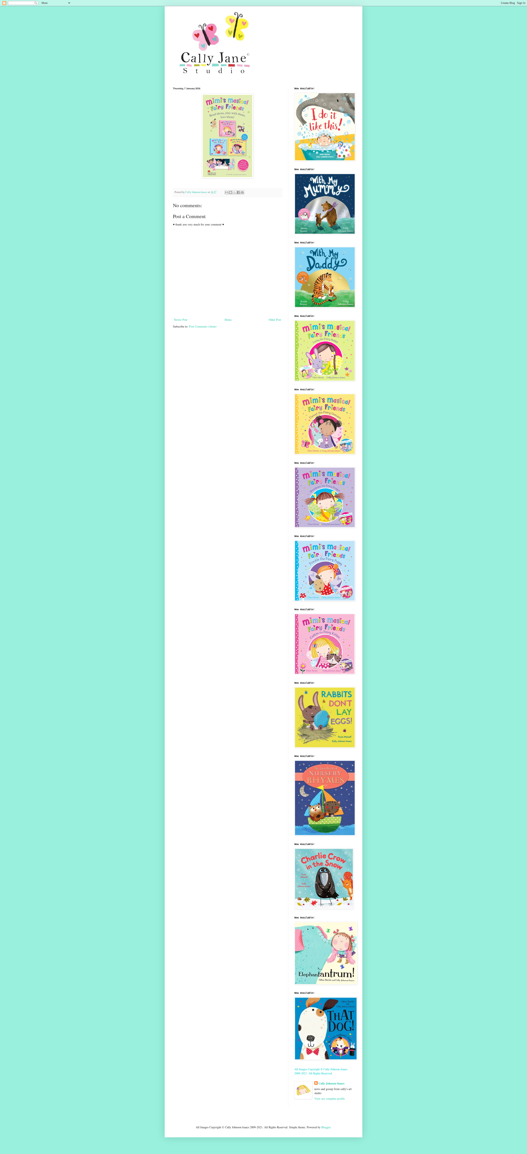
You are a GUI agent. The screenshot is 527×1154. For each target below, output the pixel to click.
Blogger (325, 1127)
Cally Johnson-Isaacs (331, 1083)
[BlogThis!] (231, 192)
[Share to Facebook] (238, 192)
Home (228, 320)
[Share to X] (234, 192)
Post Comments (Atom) (203, 326)
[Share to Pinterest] (242, 192)
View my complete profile (329, 1099)
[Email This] (227, 192)
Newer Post (180, 320)
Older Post (275, 320)
